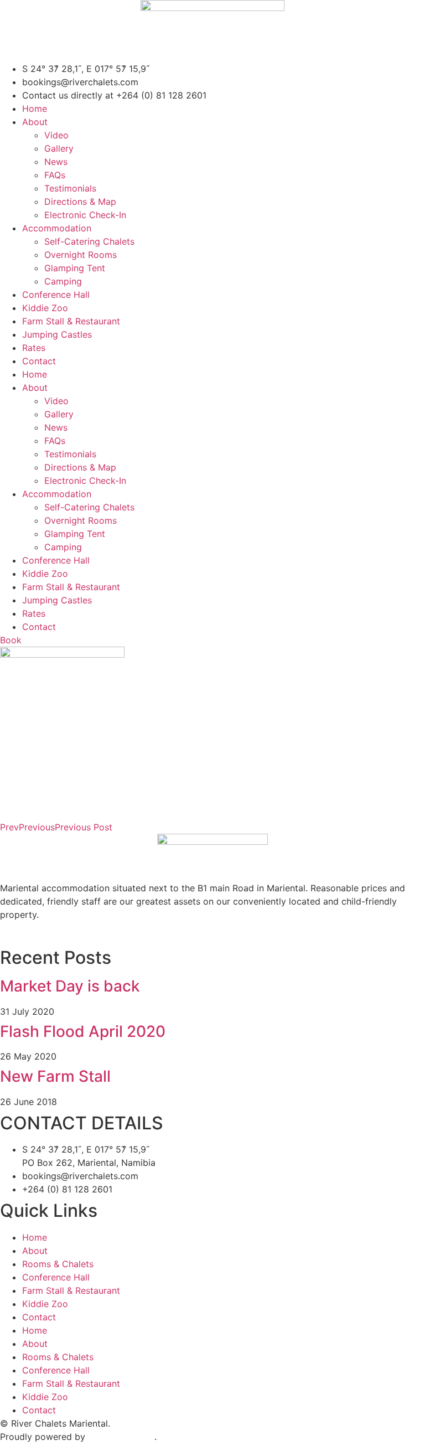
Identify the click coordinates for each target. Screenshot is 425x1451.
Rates (33, 347)
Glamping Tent (74, 267)
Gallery (59, 148)
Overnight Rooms (80, 254)
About (35, 121)
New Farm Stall (55, 1076)
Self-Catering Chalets (89, 241)
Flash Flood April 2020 (82, 1031)
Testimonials (70, 188)
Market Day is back (70, 986)
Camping (63, 281)
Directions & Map (80, 201)
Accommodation (56, 228)
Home (34, 108)
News (56, 161)
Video (56, 135)
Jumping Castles (57, 334)
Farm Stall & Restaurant (71, 321)
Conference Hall (56, 294)
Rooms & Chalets (58, 1263)
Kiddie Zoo (45, 307)
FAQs (54, 174)
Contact (39, 360)
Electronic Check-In (85, 214)
